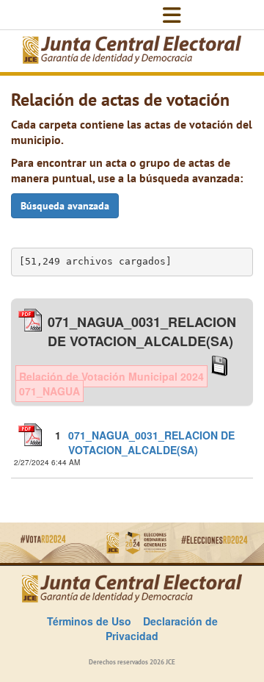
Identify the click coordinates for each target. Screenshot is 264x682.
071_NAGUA (49, 391)
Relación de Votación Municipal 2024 (111, 376)
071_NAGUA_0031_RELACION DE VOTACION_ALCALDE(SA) (151, 442)
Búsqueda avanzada (65, 205)
